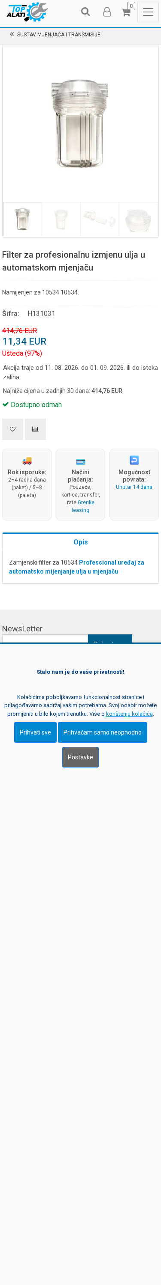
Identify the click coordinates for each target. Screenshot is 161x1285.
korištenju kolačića (129, 714)
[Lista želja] (12, 429)
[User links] (106, 12)
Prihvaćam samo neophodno (103, 732)
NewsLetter (22, 628)
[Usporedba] (35, 429)
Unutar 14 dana (134, 487)
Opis (80, 542)
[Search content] (86, 12)
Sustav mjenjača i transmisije (58, 35)
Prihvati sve (35, 732)
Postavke (80, 757)
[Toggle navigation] (148, 12)
